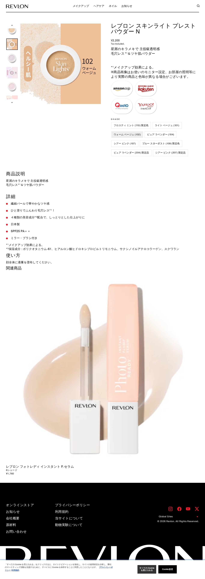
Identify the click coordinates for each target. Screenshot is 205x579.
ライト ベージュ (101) (167, 125)
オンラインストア (20, 505)
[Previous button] (12, 26)
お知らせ (126, 6)
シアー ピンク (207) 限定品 (170, 152)
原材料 (11, 525)
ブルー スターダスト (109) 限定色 (161, 143)
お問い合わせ (16, 531)
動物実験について (69, 525)
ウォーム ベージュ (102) (127, 134)
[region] (102, 569)
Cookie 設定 (167, 569)
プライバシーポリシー (72, 505)
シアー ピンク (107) (125, 143)
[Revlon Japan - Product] (17, 6)
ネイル (113, 6)
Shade (115, 119)
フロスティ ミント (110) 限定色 (131, 125)
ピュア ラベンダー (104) (160, 134)
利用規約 (62, 511)
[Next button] (12, 101)
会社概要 (13, 518)
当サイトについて (69, 518)
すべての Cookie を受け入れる (146, 569)
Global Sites (166, 516)
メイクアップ (81, 6)
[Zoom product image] (60, 64)
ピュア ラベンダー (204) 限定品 (131, 152)
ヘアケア (98, 6)
